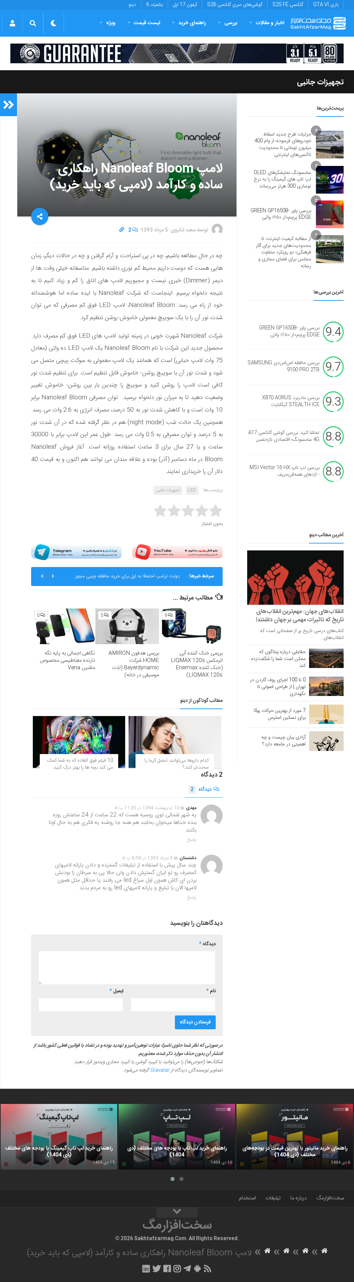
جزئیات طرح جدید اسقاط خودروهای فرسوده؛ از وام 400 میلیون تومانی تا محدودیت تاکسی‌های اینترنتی (282, 144)
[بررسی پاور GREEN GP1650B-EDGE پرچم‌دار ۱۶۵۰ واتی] (330, 214)
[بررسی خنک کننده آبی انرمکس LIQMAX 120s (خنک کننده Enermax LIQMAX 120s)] (191, 626)
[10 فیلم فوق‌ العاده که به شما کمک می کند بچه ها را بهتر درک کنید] (79, 742)
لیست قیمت (147, 23)
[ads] (177, 53)
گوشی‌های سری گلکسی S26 (234, 5)
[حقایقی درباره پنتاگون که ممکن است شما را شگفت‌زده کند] (326, 658)
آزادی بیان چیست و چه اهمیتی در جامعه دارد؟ (283, 741)
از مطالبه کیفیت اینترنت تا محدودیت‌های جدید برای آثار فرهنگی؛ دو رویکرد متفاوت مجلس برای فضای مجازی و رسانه (283, 252)
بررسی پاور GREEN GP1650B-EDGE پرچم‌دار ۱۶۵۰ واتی (281, 214)
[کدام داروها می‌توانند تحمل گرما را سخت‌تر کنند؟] (175, 742)
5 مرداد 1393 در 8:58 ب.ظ (147, 858)
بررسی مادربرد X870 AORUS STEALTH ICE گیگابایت (290, 401)
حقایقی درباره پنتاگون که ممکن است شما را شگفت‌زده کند (278, 659)
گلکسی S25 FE (287, 5)
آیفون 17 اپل (185, 5)
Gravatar (159, 1070)
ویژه (110, 23)
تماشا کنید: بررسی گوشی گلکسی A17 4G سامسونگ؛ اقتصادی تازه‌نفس (283, 436)
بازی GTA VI (325, 5)
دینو (132, 5)
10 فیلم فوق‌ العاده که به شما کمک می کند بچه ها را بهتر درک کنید (80, 764)
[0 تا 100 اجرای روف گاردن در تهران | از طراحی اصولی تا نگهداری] (326, 686)
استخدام (247, 1198)
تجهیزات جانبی (320, 82)
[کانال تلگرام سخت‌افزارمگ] (187, 1268)
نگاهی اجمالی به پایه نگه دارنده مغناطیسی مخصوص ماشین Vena (67, 660)
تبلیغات (273, 1198)
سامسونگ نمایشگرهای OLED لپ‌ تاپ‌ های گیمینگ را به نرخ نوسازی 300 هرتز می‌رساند (282, 180)
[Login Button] (12, 23)
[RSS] (208, 1268)
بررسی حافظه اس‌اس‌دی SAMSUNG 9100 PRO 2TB (283, 366)
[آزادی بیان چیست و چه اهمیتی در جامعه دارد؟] (326, 741)
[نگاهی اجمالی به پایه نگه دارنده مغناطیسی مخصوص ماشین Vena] (63, 626)
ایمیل (116, 991)
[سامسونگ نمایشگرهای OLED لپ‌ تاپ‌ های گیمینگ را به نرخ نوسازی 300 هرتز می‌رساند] (330, 180)
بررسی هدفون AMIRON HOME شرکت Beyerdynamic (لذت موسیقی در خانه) (134, 664)
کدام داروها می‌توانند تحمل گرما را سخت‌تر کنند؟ (177, 764)
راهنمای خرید (192, 23)
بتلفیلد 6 (154, 5)
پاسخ (191, 840)
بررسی (230, 23)
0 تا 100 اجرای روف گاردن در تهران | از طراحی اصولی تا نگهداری (278, 687)
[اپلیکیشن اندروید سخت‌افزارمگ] (197, 1268)
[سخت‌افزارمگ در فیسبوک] (167, 1268)
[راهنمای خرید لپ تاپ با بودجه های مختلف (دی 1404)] (177, 1137)
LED (192, 490)
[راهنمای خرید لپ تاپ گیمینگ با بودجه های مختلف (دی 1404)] (59, 1137)
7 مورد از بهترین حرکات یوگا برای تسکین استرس (280, 714)
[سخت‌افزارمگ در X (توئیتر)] (156, 1268)
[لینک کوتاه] (121, 230)
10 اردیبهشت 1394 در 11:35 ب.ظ (146, 808)
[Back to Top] (177, 1212)
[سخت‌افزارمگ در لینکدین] (146, 1268)
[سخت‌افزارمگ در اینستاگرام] (177, 1268)
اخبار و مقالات (270, 23)
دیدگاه (201, 790)
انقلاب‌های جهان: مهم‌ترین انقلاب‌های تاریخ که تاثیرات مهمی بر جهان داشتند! (300, 616)
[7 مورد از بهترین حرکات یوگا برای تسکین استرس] (326, 714)
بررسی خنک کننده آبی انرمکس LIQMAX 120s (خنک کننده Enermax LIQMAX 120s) (197, 664)
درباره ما (298, 1198)
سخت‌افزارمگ (330, 1198)
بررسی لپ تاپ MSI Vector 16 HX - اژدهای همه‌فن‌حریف (284, 471)
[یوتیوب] (177, 552)
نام (211, 991)
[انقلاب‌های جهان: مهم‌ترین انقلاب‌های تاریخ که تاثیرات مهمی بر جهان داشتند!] (295, 577)
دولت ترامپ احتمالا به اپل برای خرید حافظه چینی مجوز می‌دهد (127, 579)
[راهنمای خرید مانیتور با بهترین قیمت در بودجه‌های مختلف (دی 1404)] (294, 1137)
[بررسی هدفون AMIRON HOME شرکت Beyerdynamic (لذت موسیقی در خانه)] (127, 626)
